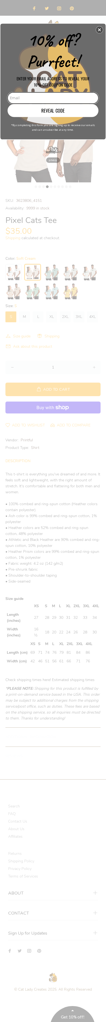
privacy (53, 160)
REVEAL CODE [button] (52, 110)
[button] (99, 30)
